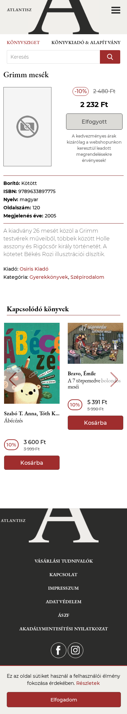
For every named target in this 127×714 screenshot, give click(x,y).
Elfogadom (63, 700)
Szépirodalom (87, 277)
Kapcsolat (63, 574)
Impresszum (63, 588)
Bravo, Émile (82, 374)
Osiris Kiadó (34, 269)
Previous (12, 379)
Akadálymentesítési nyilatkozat (63, 629)
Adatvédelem (64, 601)
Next (114, 379)
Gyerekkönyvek (48, 277)
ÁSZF (63, 615)
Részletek (88, 683)
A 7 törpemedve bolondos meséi (94, 384)
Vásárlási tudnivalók (64, 561)
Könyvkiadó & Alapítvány (85, 42)
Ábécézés (13, 421)
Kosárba (31, 463)
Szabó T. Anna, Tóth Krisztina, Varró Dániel (32, 414)
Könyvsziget (23, 42)
